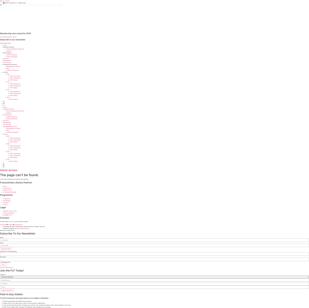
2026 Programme (11, 55)
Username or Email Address (8, 251)
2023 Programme (15, 91)
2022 (8, 97)
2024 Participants (15, 86)
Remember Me (5, 262)
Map (7, 68)
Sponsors (6, 58)
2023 (8, 89)
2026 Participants (11, 57)
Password (3, 257)
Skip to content (4, 1)
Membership (7, 60)
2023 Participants (15, 93)
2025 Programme (15, 76)
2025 (8, 74)
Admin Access (8, 170)
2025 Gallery (14, 80)
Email (1, 242)
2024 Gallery (14, 87)
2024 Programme (15, 84)
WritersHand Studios (22, 228)
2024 (8, 82)
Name (2, 237)
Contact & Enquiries (12, 70)
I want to (2, 274)
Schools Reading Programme (15, 49)
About (5, 45)
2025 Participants (15, 78)
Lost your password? (6, 267)
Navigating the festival (13, 66)
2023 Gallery (14, 95)
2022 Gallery (14, 99)
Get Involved (7, 62)
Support (8, 51)
